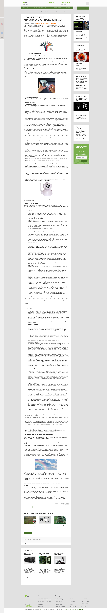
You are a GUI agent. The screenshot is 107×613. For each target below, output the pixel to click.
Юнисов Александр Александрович (62, 503)
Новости (71, 598)
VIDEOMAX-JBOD (41, 604)
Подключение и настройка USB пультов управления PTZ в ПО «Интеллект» (81, 135)
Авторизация (83, 8)
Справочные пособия (79, 127)
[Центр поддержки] (2, 11)
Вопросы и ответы (81, 76)
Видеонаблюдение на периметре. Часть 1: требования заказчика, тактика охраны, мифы (81, 68)
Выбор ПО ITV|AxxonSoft (80, 65)
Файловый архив (58, 598)
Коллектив (72, 603)
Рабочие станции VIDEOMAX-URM (44, 601)
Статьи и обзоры (58, 603)
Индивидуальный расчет (60, 607)
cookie (40, 609)
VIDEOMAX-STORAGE (41, 603)
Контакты (81, 3)
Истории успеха (73, 606)
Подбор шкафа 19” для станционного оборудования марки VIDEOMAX (80, 131)
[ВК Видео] (2, 24)
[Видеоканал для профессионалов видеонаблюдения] (2, 19)
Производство (72, 601)
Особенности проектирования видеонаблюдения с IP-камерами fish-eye (80, 49)
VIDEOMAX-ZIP (40, 606)
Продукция (41, 596)
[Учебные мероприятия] (2, 15)
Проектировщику (37, 507)
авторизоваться (52, 23)
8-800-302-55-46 (51, 2)
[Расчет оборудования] (2, 6)
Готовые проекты (81, 96)
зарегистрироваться (44, 23)
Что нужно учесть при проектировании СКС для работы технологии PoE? (81, 88)
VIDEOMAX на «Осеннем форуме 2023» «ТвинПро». (81, 19)
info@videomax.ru (85, 604)
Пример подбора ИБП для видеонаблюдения (80, 138)
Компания (81, 2)
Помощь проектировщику (60, 606)
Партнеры (72, 599)
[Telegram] (2, 33)
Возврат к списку (28, 533)
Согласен (81, 609)
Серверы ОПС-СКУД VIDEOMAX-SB (44, 599)
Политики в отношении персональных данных (70, 609)
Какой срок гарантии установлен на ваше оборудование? (81, 79)
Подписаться (84, 161)
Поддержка (58, 596)
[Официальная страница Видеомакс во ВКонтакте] (2, 28)
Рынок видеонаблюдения (47, 507)
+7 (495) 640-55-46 (85, 599)
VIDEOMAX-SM (40, 607)
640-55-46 (65, 2)
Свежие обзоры (80, 45)
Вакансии (71, 604)
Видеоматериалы (81, 16)
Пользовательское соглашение (28, 601)
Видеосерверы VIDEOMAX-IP (43, 598)
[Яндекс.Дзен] (2, 37)
